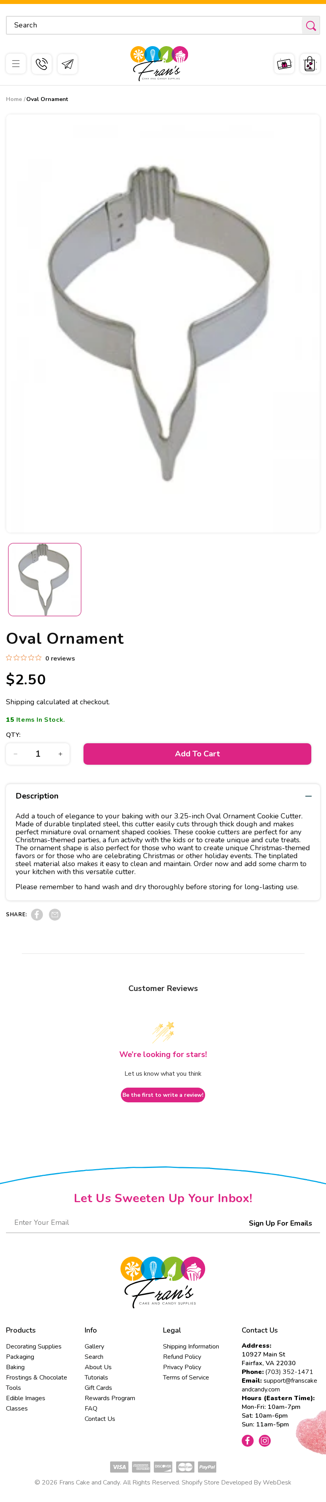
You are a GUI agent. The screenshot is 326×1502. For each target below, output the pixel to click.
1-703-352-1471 (42, 64)
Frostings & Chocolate (36, 1377)
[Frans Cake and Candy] (159, 64)
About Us (98, 1367)
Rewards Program (110, 1398)
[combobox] (163, 25)
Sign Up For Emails (280, 1223)
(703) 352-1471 (289, 1372)
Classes (17, 1408)
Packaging (20, 1356)
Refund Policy (182, 1356)
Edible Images (25, 1398)
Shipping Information (191, 1346)
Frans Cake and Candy (89, 1482)
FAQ (91, 1408)
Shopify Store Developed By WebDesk (236, 1482)
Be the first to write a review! (163, 1095)
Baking (15, 1367)
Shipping (20, 702)
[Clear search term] (293, 25)
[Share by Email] (55, 918)
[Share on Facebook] (37, 918)
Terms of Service (186, 1377)
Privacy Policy (182, 1367)
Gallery (94, 1346)
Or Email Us (68, 64)
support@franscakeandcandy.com (279, 1385)
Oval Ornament (47, 99)
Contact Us (100, 1419)
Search (94, 1356)
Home (14, 99)
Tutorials (96, 1377)
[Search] (311, 25)
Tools (13, 1387)
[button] (16, 64)
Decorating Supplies (34, 1346)
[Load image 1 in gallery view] (45, 579)
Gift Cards (98, 1387)
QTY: (13, 735)
